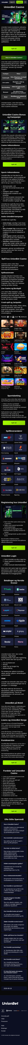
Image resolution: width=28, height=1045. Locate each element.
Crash (16, 316)
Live (10, 316)
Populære (3, 316)
